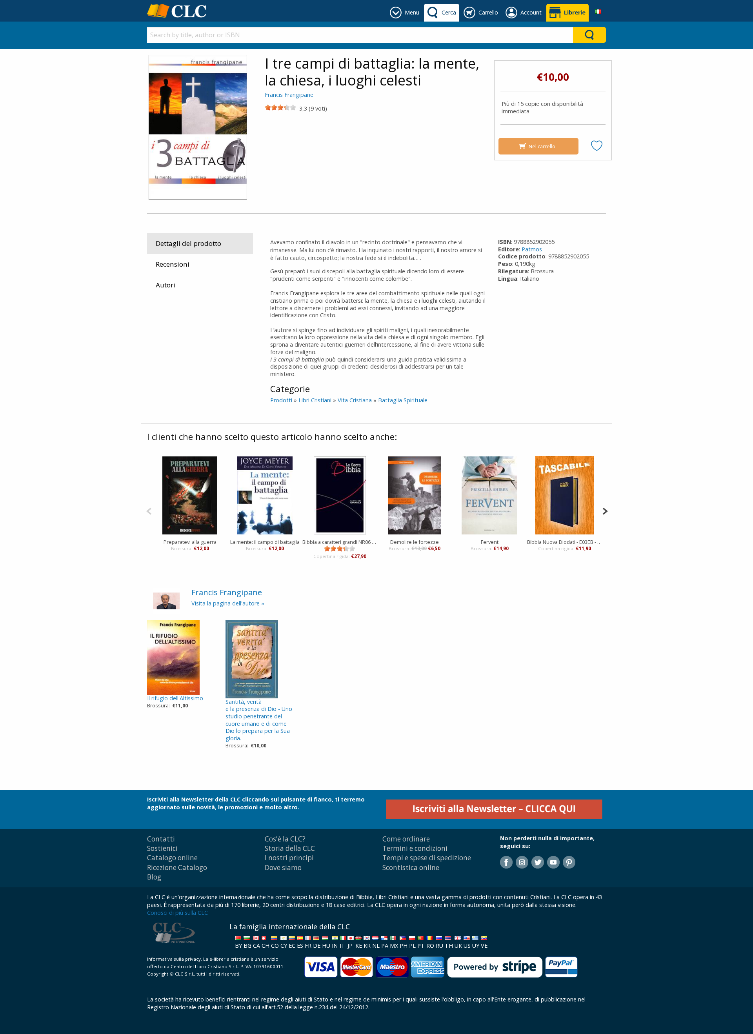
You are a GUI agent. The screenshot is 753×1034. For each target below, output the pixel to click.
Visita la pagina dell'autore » (227, 603)
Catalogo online (172, 857)
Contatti (161, 838)
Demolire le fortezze (414, 541)
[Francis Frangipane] (166, 600)
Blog (154, 876)
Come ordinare (406, 838)
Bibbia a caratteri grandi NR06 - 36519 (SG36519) (339, 541)
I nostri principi (289, 857)
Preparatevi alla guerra (190, 541)
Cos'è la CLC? (285, 838)
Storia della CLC (290, 848)
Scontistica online (410, 867)
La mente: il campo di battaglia (265, 541)
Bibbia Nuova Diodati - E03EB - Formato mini (564, 541)
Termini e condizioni (414, 848)
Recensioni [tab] (172, 264)
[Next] (605, 510)
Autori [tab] (165, 284)
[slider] (280, 107)
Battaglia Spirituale (402, 400)
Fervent (489, 541)
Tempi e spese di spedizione (426, 857)
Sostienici (162, 848)
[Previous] (149, 510)
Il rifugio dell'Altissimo (175, 698)
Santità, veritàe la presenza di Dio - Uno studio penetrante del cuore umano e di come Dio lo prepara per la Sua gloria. (259, 720)
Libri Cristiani (314, 400)
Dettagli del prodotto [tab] (188, 243)
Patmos (532, 249)
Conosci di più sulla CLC (177, 912)
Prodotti (281, 400)
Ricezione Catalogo (177, 867)
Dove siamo (283, 867)
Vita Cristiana (355, 400)
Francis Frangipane (289, 94)
